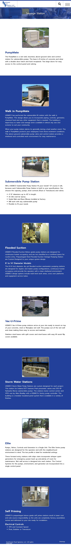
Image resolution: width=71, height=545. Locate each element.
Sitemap (62, 542)
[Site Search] (59, 3)
